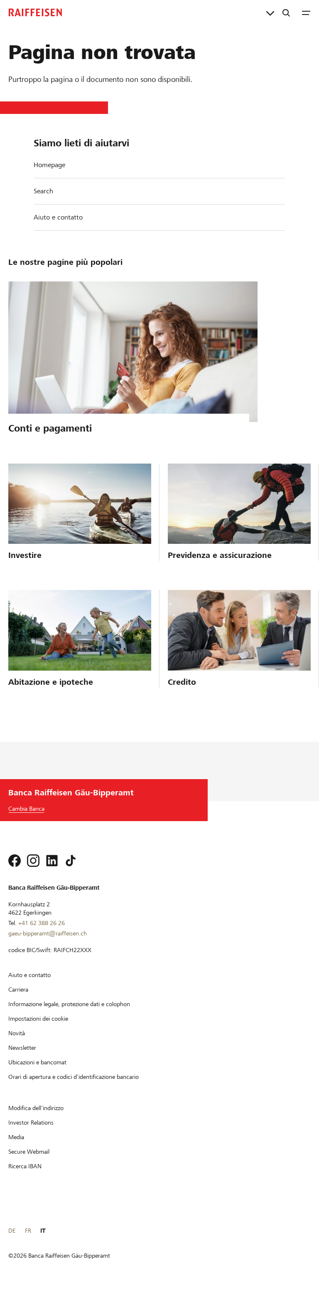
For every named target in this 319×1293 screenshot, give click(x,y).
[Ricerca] (286, 12)
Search (43, 191)
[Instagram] (33, 860)
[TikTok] (70, 860)
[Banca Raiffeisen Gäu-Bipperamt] (35, 12)
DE (11, 1230)
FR (28, 1230)
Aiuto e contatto (58, 217)
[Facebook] (14, 860)
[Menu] (306, 12)
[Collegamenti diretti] (270, 12)
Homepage (49, 165)
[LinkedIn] (52, 860)
